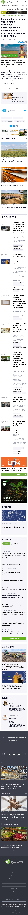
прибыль (14, 387)
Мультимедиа (14, 879)
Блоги (23, 5)
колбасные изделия (17, 342)
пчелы (14, 283)
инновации (19, 387)
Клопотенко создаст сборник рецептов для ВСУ (20, 400)
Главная (3, 15)
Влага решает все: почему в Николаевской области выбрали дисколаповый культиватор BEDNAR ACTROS (13, 667)
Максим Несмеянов (17, 345)
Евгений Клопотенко (19, 121)
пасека (14, 287)
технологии (20, 391)
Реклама (14, 885)
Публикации (10, 15)
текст (7, 88)
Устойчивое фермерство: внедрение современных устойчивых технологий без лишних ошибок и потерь (19, 359)
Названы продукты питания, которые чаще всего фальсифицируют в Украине (20, 327)
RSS (14, 891)
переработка (18, 283)
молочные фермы (16, 347)
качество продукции (17, 453)
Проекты (14, 876)
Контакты (14, 888)
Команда (14, 882)
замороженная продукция (18, 244)
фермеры (15, 391)
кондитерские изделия (17, 246)
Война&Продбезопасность (18, 250)
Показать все (13, 638)
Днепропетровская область (18, 289)
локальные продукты (6, 117)
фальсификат (23, 347)
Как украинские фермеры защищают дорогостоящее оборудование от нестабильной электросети (19, 302)
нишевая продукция (17, 451)
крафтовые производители (18, 285)
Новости (14, 866)
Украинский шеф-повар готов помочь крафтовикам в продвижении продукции (19, 427)
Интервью (17, 15)
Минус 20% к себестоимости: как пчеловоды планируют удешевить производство (19, 260)
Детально (20, 474)
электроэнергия (16, 317)
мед (14, 282)
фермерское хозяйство (7, 121)
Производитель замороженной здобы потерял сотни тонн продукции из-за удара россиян (19, 227)
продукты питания (18, 117)
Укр (18, 2)
